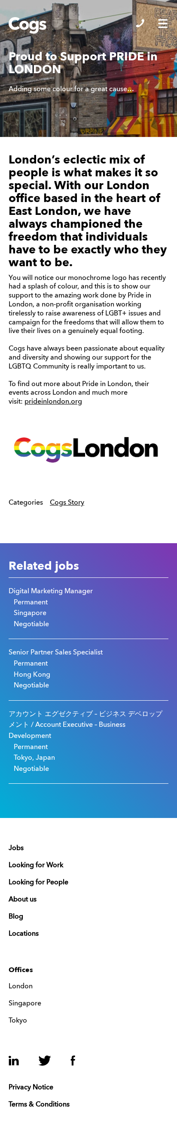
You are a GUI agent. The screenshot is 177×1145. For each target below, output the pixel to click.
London (21, 986)
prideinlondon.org (53, 402)
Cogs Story (67, 503)
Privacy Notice (31, 1087)
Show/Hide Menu (162, 23)
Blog (16, 916)
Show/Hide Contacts (140, 23)
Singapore (25, 1003)
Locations (24, 934)
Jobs (16, 848)
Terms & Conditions (39, 1104)
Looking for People (38, 882)
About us (23, 899)
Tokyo (18, 1020)
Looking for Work (36, 865)
